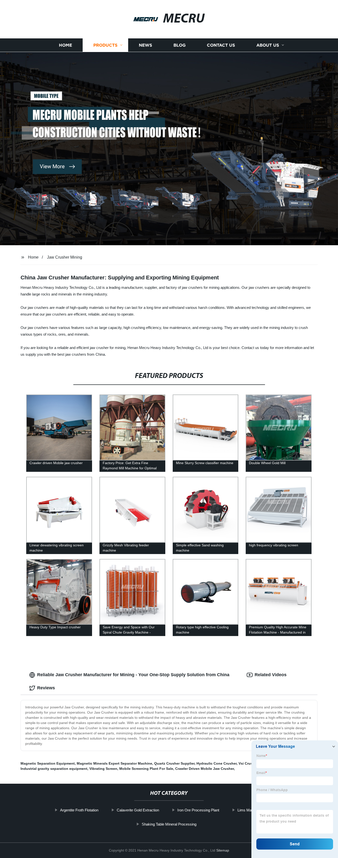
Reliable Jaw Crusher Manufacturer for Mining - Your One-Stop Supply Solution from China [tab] (133, 674)
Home (65, 45)
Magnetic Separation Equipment (48, 763)
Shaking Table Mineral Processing (169, 824)
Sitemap (222, 850)
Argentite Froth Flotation (79, 810)
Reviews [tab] (46, 687)
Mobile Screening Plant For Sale (146, 769)
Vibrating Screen (103, 769)
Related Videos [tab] (271, 674)
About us (267, 45)
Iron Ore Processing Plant (198, 810)
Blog (179, 45)
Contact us (221, 45)
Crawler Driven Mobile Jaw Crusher (204, 769)
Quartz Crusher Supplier (174, 763)
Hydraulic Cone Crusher (216, 763)
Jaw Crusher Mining (64, 257)
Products (105, 45)
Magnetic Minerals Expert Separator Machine (114, 763)
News (145, 45)
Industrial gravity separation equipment (54, 769)
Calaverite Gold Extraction (138, 810)
